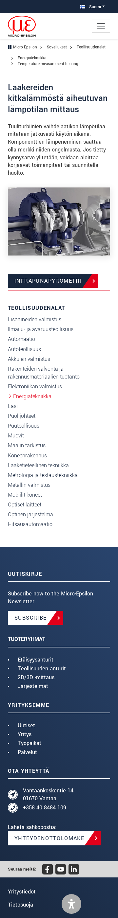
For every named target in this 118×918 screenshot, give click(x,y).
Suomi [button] (94, 7)
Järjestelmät (33, 686)
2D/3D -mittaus (36, 677)
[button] (71, 904)
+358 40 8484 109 (44, 807)
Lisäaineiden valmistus (34, 319)
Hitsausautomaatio (30, 524)
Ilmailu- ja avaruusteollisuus (40, 329)
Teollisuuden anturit (42, 668)
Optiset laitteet (24, 504)
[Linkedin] (74, 869)
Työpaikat (29, 743)
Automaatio (21, 339)
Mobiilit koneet (25, 495)
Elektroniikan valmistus (35, 386)
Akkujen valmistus (29, 359)
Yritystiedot (22, 891)
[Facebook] (47, 869)
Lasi (13, 406)
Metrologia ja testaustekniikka (43, 475)
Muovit (16, 435)
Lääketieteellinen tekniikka (38, 465)
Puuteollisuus (23, 426)
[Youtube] (60, 869)
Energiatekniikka (32, 396)
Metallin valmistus (29, 485)
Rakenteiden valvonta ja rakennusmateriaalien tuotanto (44, 372)
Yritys (24, 734)
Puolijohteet (21, 416)
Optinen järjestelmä (30, 514)
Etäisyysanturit (35, 659)
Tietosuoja (20, 905)
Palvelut (27, 752)
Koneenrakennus (27, 455)
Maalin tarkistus (27, 445)
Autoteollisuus (24, 349)
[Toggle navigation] (101, 26)
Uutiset (26, 725)
